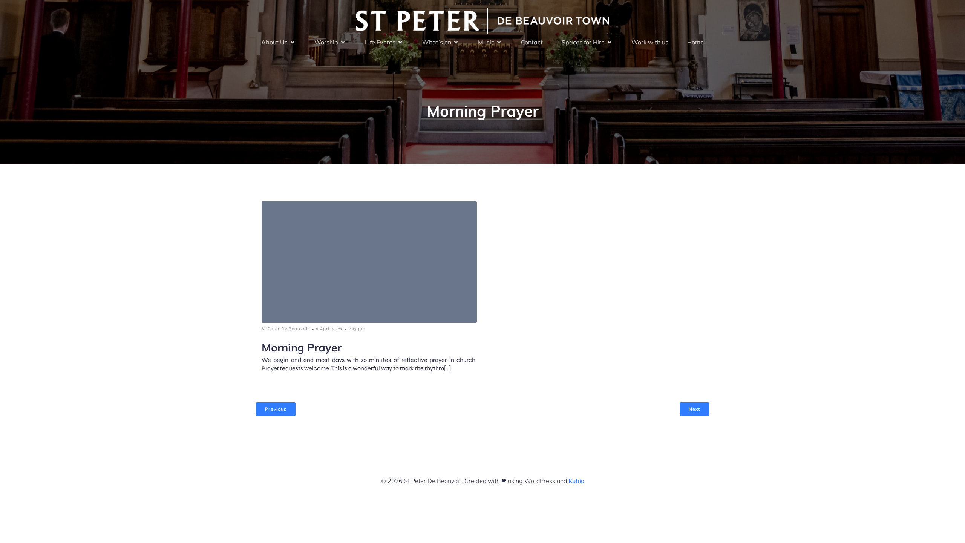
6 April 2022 (329, 328)
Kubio (576, 481)
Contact (532, 42)
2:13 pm (357, 328)
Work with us (649, 42)
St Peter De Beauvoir (285, 328)
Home (695, 42)
